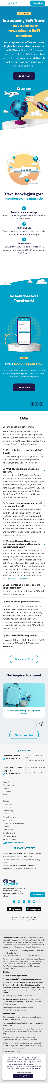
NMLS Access (8, 830)
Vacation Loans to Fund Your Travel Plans (17, 857)
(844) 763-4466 (12, 773)
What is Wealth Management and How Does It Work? (22, 853)
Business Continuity (10, 839)
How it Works (7, 788)
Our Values (7, 791)
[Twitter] (24, 901)
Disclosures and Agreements (13, 823)
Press (5, 795)
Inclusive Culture (9, 804)
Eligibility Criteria (9, 833)
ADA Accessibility (9, 836)
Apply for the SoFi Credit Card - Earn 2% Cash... (20, 869)
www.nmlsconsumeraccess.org (14, 1048)
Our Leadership (8, 785)
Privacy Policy (36, 1068)
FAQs (5, 814)
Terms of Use (7, 820)
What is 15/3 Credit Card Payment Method (18, 865)
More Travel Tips (24, 734)
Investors (6, 798)
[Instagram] (29, 901)
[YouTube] (34, 901)
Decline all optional (24, 1072)
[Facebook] (14, 901)
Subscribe (38, 894)
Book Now (38, 3)
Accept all (23, 1076)
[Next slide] (41, 404)
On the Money (8, 811)
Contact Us (7, 807)
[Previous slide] (36, 404)
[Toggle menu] (5, 3)
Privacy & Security (9, 817)
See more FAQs (24, 658)
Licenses (6, 826)
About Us (6, 782)
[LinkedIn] (19, 901)
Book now (24, 75)
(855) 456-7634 (12, 758)
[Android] (33, 911)
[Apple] (15, 911)
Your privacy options (15, 842)
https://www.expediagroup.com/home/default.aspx (21, 955)
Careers (6, 801)
